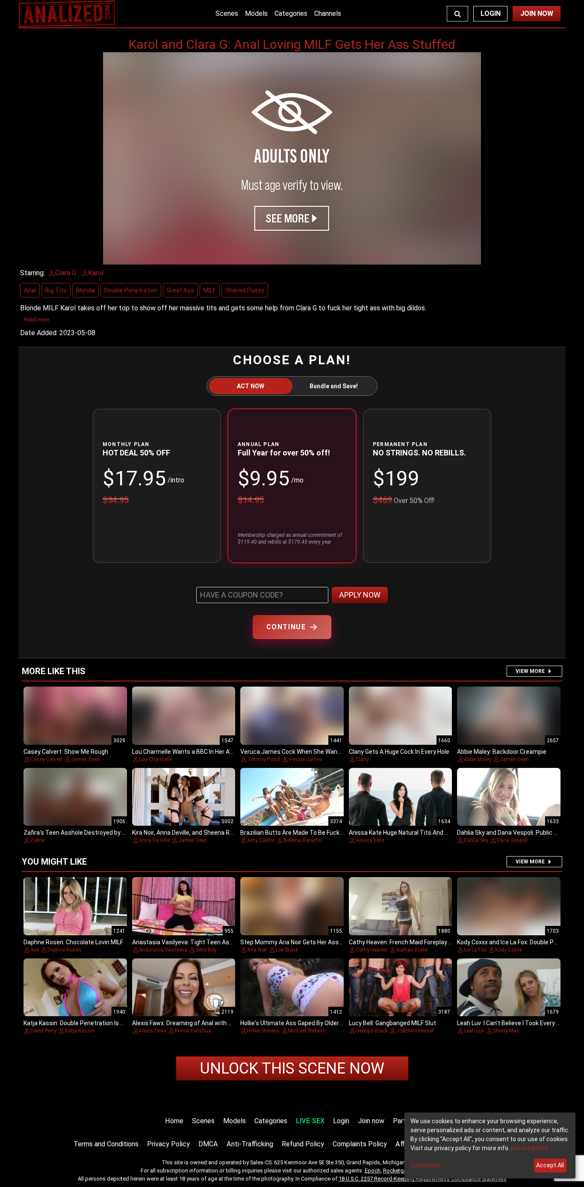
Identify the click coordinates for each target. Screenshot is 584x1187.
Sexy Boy (206, 950)
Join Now (536, 13)
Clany (362, 759)
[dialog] (489, 1145)
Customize (425, 1165)
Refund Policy (303, 1144)
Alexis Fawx (152, 1031)
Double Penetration (130, 290)
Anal (30, 290)
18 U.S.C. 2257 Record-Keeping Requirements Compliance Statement (423, 1178)
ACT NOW (250, 386)
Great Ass (180, 290)
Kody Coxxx (508, 950)
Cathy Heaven (372, 950)
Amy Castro (261, 840)
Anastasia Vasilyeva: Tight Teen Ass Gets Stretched (204, 942)
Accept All (550, 1165)
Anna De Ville (154, 840)
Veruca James (305, 759)
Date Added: (39, 333)
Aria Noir (257, 950)
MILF (210, 290)
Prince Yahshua (193, 1031)
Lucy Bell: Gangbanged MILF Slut (392, 1023)
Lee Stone (287, 950)
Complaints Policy (360, 1144)
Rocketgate (397, 1170)
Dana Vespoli (512, 840)
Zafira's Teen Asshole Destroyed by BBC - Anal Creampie (101, 832)
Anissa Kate (370, 840)
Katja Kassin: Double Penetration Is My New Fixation (94, 1023)
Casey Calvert (46, 759)
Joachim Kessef (415, 1031)
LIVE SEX (310, 1121)
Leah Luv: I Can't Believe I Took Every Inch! (513, 1023)
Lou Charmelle (155, 759)
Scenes (226, 13)
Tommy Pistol (263, 759)
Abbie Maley (477, 759)
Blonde (85, 290)
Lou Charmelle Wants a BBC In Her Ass (184, 751)
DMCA (208, 1144)
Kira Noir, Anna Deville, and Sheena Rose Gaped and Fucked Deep (219, 832)
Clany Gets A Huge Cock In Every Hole (399, 751)
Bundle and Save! (334, 386)
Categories (290, 13)
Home (174, 1121)
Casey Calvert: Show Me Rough (66, 751)
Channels (327, 13)
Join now (371, 1121)
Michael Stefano (306, 1031)
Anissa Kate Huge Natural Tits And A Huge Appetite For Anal (430, 832)
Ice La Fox (475, 950)
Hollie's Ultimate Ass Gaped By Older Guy (295, 1023)
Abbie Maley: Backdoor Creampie (501, 751)
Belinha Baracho (302, 840)
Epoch (372, 1170)
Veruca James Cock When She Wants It (294, 751)
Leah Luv (474, 1031)
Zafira (37, 840)
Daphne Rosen (64, 950)
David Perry (43, 1031)
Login (491, 13)
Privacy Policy (168, 1144)
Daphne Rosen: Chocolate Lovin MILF (73, 942)
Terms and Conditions (106, 1144)
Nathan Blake (412, 950)
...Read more (34, 320)
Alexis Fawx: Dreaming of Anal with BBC (185, 1023)
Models (256, 13)
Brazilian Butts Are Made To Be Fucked (293, 832)
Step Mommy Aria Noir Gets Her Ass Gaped (298, 942)
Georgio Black (372, 1031)
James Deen (85, 759)
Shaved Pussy (244, 290)
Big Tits (56, 290)
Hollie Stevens (263, 1031)
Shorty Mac (506, 1031)
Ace (34, 950)
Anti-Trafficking (250, 1144)
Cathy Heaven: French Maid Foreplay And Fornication (420, 942)
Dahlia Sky (476, 840)
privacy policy (529, 1148)
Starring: (32, 273)
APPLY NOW (359, 594)
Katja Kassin (79, 1031)
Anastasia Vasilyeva (163, 950)
